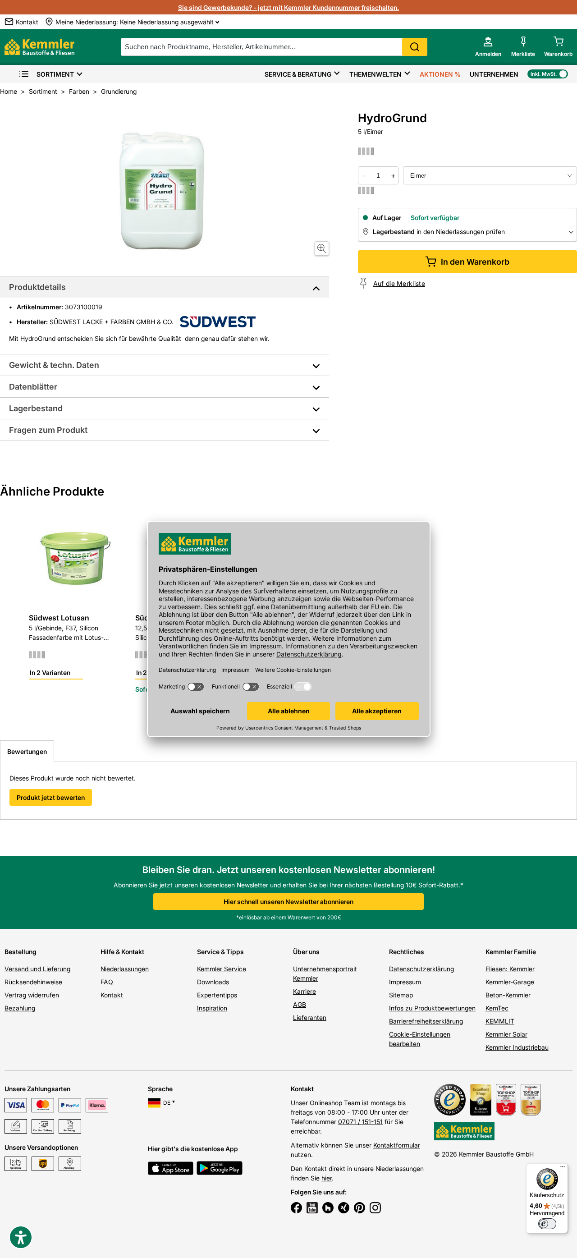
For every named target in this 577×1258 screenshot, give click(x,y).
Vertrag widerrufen (32, 995)
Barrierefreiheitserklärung (426, 1021)
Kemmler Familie (510, 951)
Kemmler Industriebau (517, 1047)
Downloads (213, 982)
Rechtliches (406, 951)
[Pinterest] (359, 1209)
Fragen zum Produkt (48, 430)
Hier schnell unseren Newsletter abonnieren (288, 901)
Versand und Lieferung (37, 969)
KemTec (496, 1008)
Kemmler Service (221, 969)
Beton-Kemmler (508, 995)
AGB (299, 1004)
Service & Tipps (220, 951)
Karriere (304, 991)
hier (326, 1178)
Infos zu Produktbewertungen (432, 1008)
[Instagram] (375, 1209)
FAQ (107, 982)
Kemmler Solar (506, 1034)
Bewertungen (27, 751)
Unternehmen (494, 74)
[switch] (547, 1223)
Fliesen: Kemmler (510, 969)
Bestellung (21, 951)
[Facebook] (296, 1209)
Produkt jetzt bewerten (51, 797)
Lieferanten (309, 1017)
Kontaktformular (396, 1145)
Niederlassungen (125, 969)
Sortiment (55, 74)
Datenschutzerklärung (421, 969)
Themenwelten (375, 74)
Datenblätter (33, 386)
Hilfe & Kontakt (122, 951)
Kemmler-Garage (509, 982)
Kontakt (112, 995)
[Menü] (562, 1168)
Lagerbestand (36, 408)
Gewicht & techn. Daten (54, 365)
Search (414, 47)
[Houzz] (328, 1209)
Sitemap (401, 995)
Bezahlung (20, 1008)
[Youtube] (312, 1209)
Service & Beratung (298, 74)
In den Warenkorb (475, 261)
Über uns (306, 951)
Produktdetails (37, 287)
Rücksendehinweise (33, 982)
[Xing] (343, 1209)
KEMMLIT (499, 1021)
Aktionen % (440, 74)
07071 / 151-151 (360, 1121)
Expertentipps (217, 995)
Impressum (405, 982)
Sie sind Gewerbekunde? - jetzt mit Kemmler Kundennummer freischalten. (288, 7)
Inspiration (212, 1008)
